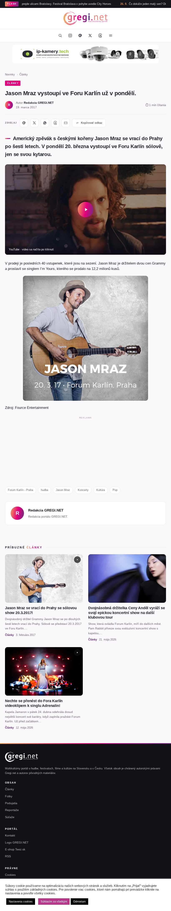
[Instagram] (70, 35)
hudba (44, 490)
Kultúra (100, 490)
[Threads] (100, 35)
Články (23, 74)
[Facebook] (80, 35)
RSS (8, 856)
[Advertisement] (85, 450)
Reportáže (12, 810)
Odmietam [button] (79, 901)
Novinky (10, 74)
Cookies (10, 874)
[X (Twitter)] (90, 35)
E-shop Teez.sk (15, 849)
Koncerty (83, 490)
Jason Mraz (63, 490)
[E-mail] (66, 123)
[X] (34, 123)
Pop (115, 490)
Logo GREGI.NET (17, 842)
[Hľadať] (60, 35)
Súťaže (9, 817)
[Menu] (110, 35)
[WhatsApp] (45, 123)
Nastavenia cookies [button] (21, 901)
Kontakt (10, 835)
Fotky (8, 796)
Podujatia (11, 803)
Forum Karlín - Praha (20, 490)
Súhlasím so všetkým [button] (54, 901)
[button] (85, 209)
